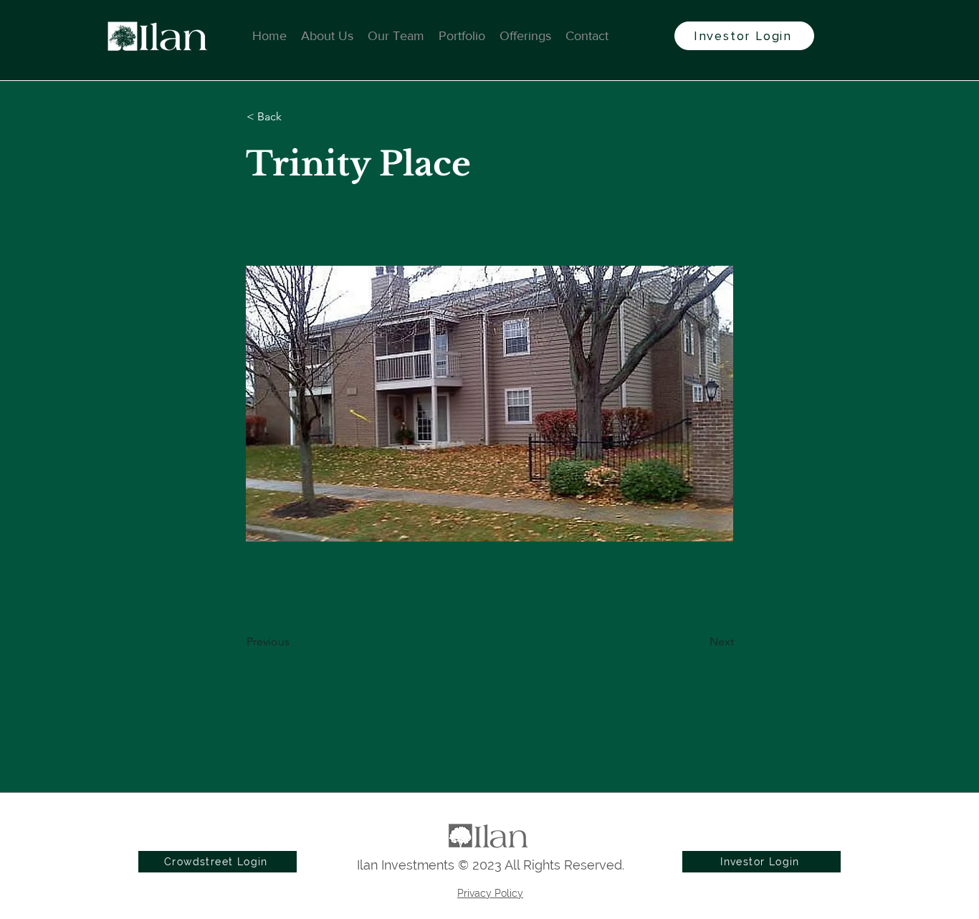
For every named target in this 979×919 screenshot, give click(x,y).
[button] (294, 116)
